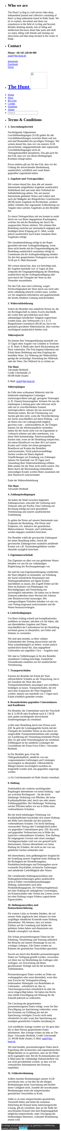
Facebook (13, 64)
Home (11, 94)
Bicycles (12, 100)
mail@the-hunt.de (17, 55)
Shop (10, 97)
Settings (23, 1128)
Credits (11, 103)
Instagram (13, 61)
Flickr (11, 67)
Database (12, 106)
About (11, 109)
